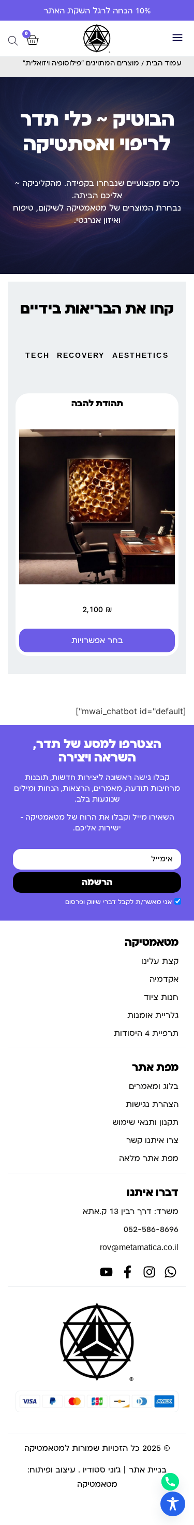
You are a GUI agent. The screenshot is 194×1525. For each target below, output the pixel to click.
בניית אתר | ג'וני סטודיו (125, 1470)
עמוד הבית (163, 63)
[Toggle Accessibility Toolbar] (172, 1504)
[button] (177, 38)
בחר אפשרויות (97, 640)
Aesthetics (140, 355)
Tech (37, 355)
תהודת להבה (97, 403)
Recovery (81, 355)
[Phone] (170, 1482)
